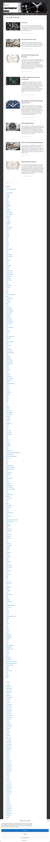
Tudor (7, 625)
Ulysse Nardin (8, 634)
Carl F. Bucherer (9, 256)
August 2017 (8, 749)
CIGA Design (8, 278)
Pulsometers (8, 538)
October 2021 (8, 695)
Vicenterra (8, 652)
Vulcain (7, 654)
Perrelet (7, 523)
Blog (10, 13)
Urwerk (7, 643)
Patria (7, 518)
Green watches (9, 376)
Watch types (27, 13)
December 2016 (9, 764)
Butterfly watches (9, 254)
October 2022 (8, 690)
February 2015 (8, 804)
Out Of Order (8, 507)
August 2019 (8, 719)
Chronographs (8, 276)
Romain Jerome (9, 567)
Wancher (7, 656)
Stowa (7, 592)
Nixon (7, 490)
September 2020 (9, 709)
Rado (7, 539)
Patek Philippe (8, 516)
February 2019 (8, 724)
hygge (7, 401)
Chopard (7, 269)
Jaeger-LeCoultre (9, 414)
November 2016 (9, 766)
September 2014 (9, 813)
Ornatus (7, 503)
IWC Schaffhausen (32, 117)
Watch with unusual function (11, 663)
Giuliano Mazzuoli (9, 361)
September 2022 (9, 691)
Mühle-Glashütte (9, 485)
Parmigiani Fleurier (9, 512)
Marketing (8, 458)
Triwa (7, 621)
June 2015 (8, 797)
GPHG (7, 370)
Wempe (7, 667)
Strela (7, 596)
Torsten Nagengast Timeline (11, 616)
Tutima (7, 628)
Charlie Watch (8, 265)
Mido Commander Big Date (27, 123)
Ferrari (7, 343)
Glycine (7, 367)
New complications (9, 487)
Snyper (7, 585)
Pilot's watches (9, 530)
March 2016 (8, 780)
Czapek (7, 296)
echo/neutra (8, 316)
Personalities (8, 525)
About (36, 13)
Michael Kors (8, 474)
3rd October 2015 (24, 176)
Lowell (7, 447)
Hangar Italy (8, 390)
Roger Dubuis (8, 561)
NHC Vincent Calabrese (10, 488)
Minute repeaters (9, 478)
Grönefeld (8, 381)
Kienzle (7, 425)
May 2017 (8, 755)
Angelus (7, 201)
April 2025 (8, 684)
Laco (7, 429)
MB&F (7, 461)
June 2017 (8, 753)
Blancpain (30, 71)
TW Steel (7, 630)
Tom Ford (7, 610)
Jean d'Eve (8, 418)
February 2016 (8, 782)
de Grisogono (8, 301)
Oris (6, 501)
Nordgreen (8, 496)
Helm (7, 396)
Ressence (8, 548)
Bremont (7, 245)
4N (6, 190)
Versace (7, 650)
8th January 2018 (24, 136)
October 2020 (8, 708)
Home (7, 13)
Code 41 (30, 33)
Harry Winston (8, 392)
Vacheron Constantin (10, 645)
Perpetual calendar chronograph (12, 519)
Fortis (7, 347)
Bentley (7, 230)
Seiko (7, 572)
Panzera (7, 510)
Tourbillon (7, 618)
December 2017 (9, 742)
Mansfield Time (9, 450)
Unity (7, 641)
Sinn (7, 579)
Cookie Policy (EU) (16, 13)
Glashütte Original (31, 94)
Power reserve (8, 536)
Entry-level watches (9, 327)
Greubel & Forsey (9, 379)
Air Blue (7, 198)
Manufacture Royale (9, 454)
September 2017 (9, 748)
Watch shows (8, 659)
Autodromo (8, 216)
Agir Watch (8, 196)
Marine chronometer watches (11, 456)
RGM (7, 550)
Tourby (7, 619)
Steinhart (7, 588)
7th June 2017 (24, 155)
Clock (7, 281)
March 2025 (8, 686)
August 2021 (8, 699)
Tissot (7, 608)
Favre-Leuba (8, 338)
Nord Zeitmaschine (9, 494)
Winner (7, 668)
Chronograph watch (9, 274)
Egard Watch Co (9, 318)
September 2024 (9, 688)
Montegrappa (8, 483)
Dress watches (8, 312)
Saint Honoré (8, 570)
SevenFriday (8, 574)
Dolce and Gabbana (9, 310)
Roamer (7, 558)
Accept (25, 830)
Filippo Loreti (8, 345)
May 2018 (8, 733)
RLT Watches (8, 556)
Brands (22, 13)
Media (7, 470)
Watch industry (8, 658)
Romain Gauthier (9, 565)
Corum (7, 289)
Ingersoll (7, 407)
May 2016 (8, 777)
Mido (29, 136)
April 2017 (8, 757)
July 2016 (8, 773)
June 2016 (8, 775)
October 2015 (8, 789)
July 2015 (8, 795)
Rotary (7, 568)
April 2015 (8, 800)
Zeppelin (7, 676)
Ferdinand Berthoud (9, 341)
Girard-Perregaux (9, 359)
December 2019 (9, 713)
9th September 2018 (25, 48)
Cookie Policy (24, 840)
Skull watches (8, 581)
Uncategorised (8, 636)
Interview (7, 409)
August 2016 (8, 771)
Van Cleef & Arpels (9, 648)
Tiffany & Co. (8, 607)
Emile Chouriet (8, 319)
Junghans (8, 421)
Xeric (7, 672)
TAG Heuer (8, 599)
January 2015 (8, 806)
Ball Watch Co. (8, 221)
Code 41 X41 (24, 22)
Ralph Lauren (8, 543)
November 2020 (9, 706)
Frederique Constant (9, 352)
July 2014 (8, 817)
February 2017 (8, 760)
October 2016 (8, 768)
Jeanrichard (8, 419)
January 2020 (8, 711)
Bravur (7, 239)
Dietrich (7, 305)
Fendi (7, 339)
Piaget (7, 527)
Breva (7, 247)
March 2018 (8, 737)
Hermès (7, 398)
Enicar (7, 325)
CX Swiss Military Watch (10, 294)
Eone (7, 329)
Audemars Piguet (9, 214)
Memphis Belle (8, 472)
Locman (7, 439)
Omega (7, 499)
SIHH (7, 576)
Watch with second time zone (11, 661)
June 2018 (8, 731)
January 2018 (8, 740)
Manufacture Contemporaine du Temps (13, 452)
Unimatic (7, 639)
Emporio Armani (9, 323)
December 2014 (9, 808)
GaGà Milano (8, 358)
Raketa (7, 541)
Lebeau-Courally (9, 434)
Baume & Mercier (9, 227)
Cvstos (7, 290)
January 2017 (8, 762)
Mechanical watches (10, 468)
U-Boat (7, 632)
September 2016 (9, 769)
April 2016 (8, 779)
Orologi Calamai (9, 505)
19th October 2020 (24, 33)
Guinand (7, 385)
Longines (7, 441)
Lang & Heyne (8, 430)
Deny (25, 834)
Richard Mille (8, 552)
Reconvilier (8, 547)
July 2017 (8, 751)
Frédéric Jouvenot (9, 350)
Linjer (7, 438)
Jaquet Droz (8, 416)
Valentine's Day (9, 647)
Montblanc (8, 481)
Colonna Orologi (9, 285)
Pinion (7, 532)
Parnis (7, 514)
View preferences (25, 837)
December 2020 (9, 704)
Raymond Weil (8, 545)
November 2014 (9, 809)
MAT (7, 459)
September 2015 (9, 791)
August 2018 (8, 728)
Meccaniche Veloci (9, 465)
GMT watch (8, 369)
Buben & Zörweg (9, 249)
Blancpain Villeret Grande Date (28, 161)
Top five (7, 612)
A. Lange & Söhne (9, 192)
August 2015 (8, 793)
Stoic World (8, 590)
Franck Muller (8, 349)
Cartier (7, 258)
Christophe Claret (9, 270)
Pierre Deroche (8, 528)
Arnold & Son (8, 210)
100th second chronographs (11, 189)
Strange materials (9, 594)
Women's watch (9, 670)
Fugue (7, 354)
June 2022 (8, 693)
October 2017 (8, 746)
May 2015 (8, 799)
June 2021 (8, 702)
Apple (7, 207)
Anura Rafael (8, 205)
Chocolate (8, 267)
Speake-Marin (8, 587)
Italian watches (9, 410)
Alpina (7, 200)
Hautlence (8, 394)
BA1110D (7, 219)
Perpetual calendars (9, 521)
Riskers (7, 554)
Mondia (7, 479)
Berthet (7, 232)
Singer (7, 578)
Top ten (31, 48)
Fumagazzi (8, 356)
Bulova (7, 252)
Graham (7, 372)
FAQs (7, 334)
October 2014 (8, 811)
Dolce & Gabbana (9, 309)
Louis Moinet (8, 445)
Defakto (7, 303)
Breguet (7, 241)
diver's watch (8, 307)
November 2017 (9, 744)
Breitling (7, 243)
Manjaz (7, 448)
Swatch (7, 598)
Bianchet (7, 234)
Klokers (7, 427)
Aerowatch (8, 194)
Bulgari (7, 250)
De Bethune (8, 299)
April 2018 (8, 735)
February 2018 (8, 739)
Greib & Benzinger (9, 378)
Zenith (7, 674)
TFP (6, 603)
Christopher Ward (9, 272)
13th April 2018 (24, 94)
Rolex (7, 563)
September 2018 (9, 726)
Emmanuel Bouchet (9, 321)
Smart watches (9, 583)
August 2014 (8, 815)
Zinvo (7, 677)
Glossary (32, 13)
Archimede (8, 209)
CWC (7, 292)
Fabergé (7, 332)
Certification (8, 259)
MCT (7, 463)
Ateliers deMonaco (9, 212)
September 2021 (9, 697)
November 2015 (9, 788)
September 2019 (9, 717)
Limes (7, 436)
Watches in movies (9, 665)
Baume (7, 225)
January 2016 (8, 784)
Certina (7, 261)
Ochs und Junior (9, 498)
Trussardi (7, 623)
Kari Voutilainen (9, 423)
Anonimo (7, 203)
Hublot (7, 399)
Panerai (7, 508)
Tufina (7, 627)
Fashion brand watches (10, 336)
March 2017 (8, 759)
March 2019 (8, 722)
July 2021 (8, 700)
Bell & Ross (8, 229)
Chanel (7, 263)
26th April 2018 (24, 71)
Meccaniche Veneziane (10, 467)
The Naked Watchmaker (10, 605)
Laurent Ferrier (8, 432)
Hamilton (7, 389)
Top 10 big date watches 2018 (28, 39)
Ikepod (7, 405)
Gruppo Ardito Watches (10, 383)
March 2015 (8, 802)
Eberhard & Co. (9, 314)
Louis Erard (8, 443)
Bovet (29, 155)
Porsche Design (9, 534)
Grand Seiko (8, 374)
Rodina (7, 559)
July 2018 (8, 729)
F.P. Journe (8, 330)
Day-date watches (9, 298)
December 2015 (9, 786)
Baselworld (8, 223)
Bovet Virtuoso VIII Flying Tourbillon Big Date (32, 142)
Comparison (8, 287)
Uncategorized (8, 638)
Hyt (6, 403)
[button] (48, 820)
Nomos (7, 492)
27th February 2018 (24, 117)
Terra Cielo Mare (9, 601)
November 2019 (9, 715)
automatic (8, 218)
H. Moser (7, 387)
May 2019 (8, 720)
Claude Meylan (8, 279)
